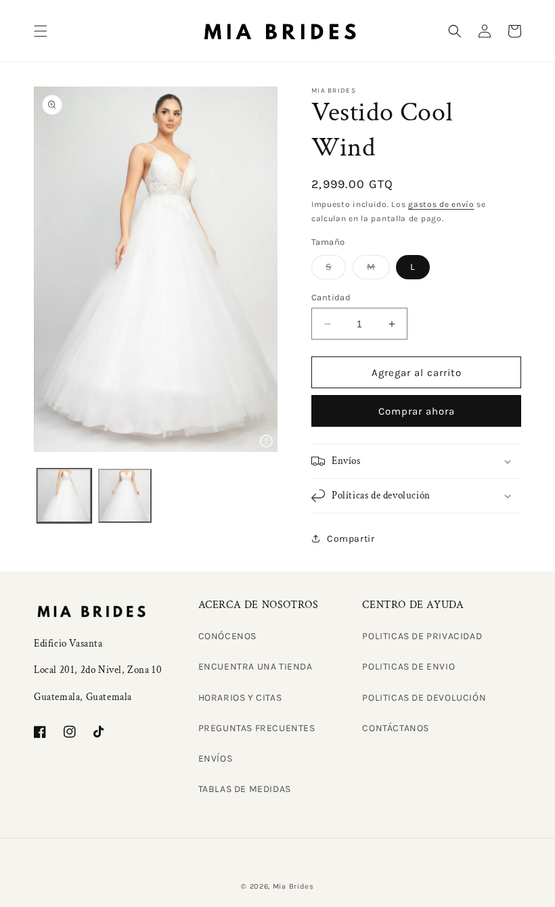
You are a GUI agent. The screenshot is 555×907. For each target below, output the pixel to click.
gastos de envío (441, 204)
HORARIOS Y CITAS (240, 697)
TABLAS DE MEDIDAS (244, 789)
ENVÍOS (215, 758)
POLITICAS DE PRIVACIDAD (422, 636)
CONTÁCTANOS (395, 728)
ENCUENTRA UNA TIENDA (255, 666)
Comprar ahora (416, 411)
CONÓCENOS (227, 636)
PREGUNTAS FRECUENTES (256, 728)
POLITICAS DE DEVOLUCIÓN (424, 697)
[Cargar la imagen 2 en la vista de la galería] (125, 496)
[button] (41, 31)
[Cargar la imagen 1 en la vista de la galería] (64, 496)
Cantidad (331, 297)
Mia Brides (293, 886)
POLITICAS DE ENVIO (408, 666)
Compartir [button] (350, 538)
